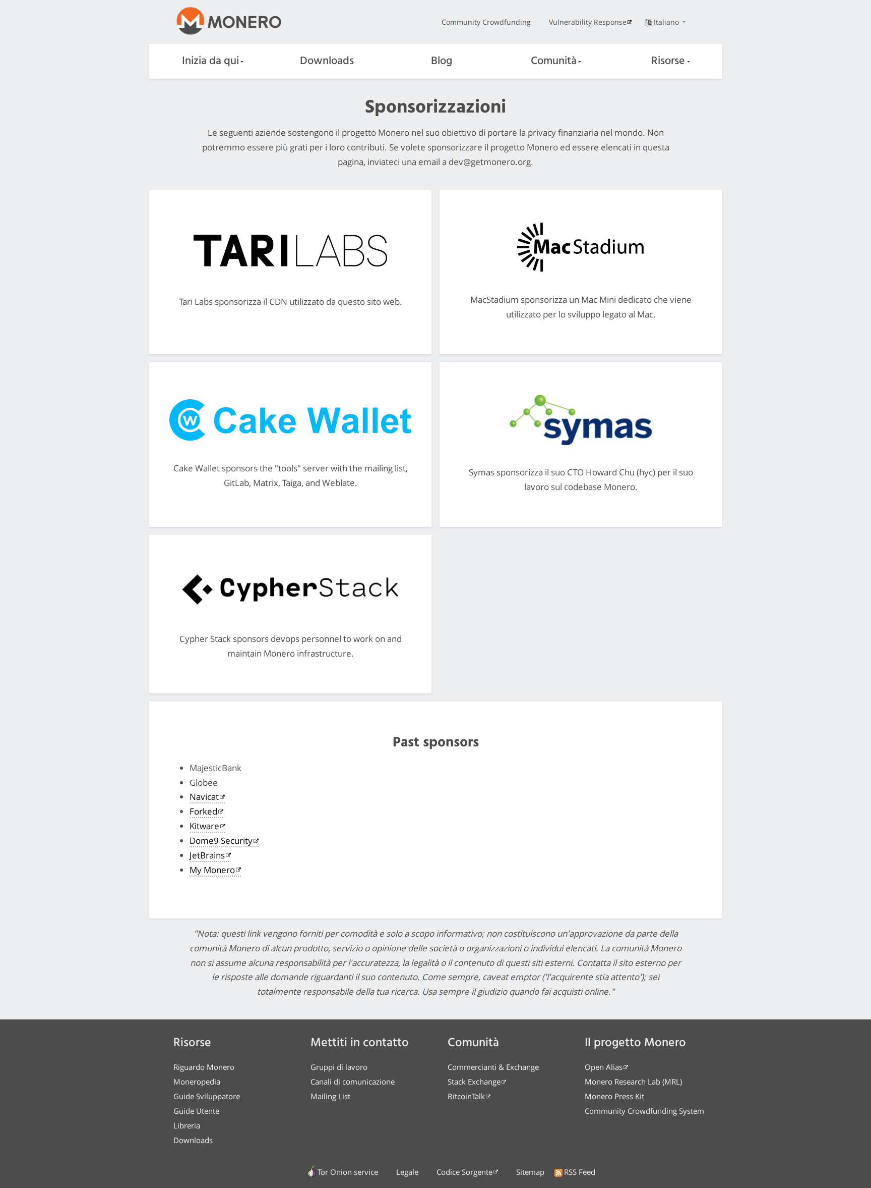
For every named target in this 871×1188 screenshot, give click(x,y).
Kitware (204, 826)
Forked (203, 811)
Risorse (668, 61)
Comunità (554, 61)
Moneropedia (196, 1081)
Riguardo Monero (203, 1067)
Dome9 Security (221, 840)
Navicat (204, 796)
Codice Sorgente (464, 1172)
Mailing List (330, 1096)
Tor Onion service (348, 1172)
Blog (441, 61)
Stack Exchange (474, 1081)
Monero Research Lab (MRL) (633, 1081)
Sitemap (530, 1172)
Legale (407, 1172)
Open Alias (604, 1067)
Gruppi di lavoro (338, 1067)
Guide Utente (196, 1111)
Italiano (667, 22)
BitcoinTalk (466, 1096)
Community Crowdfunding (486, 22)
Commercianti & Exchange (493, 1067)
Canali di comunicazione (352, 1081)
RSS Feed (579, 1172)
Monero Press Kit (614, 1096)
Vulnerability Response (588, 22)
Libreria (186, 1125)
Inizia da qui (210, 61)
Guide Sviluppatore (206, 1096)
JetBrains (207, 855)
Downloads (327, 61)
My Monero (212, 870)
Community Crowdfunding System (644, 1111)
